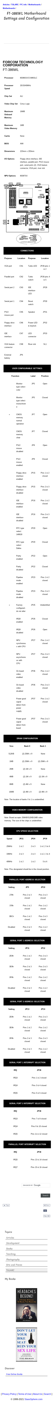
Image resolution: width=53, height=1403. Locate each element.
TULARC (10, 1270)
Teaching (11, 1254)
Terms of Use (24, 1394)
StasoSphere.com (33, 1399)
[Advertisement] (26, 36)
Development (13, 1243)
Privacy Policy (9, 1394)
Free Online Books (14, 1374)
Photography (13, 1259)
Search (47, 1394)
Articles (10, 1237)
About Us (37, 1394)
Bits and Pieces (14, 1264)
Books (9, 1248)
